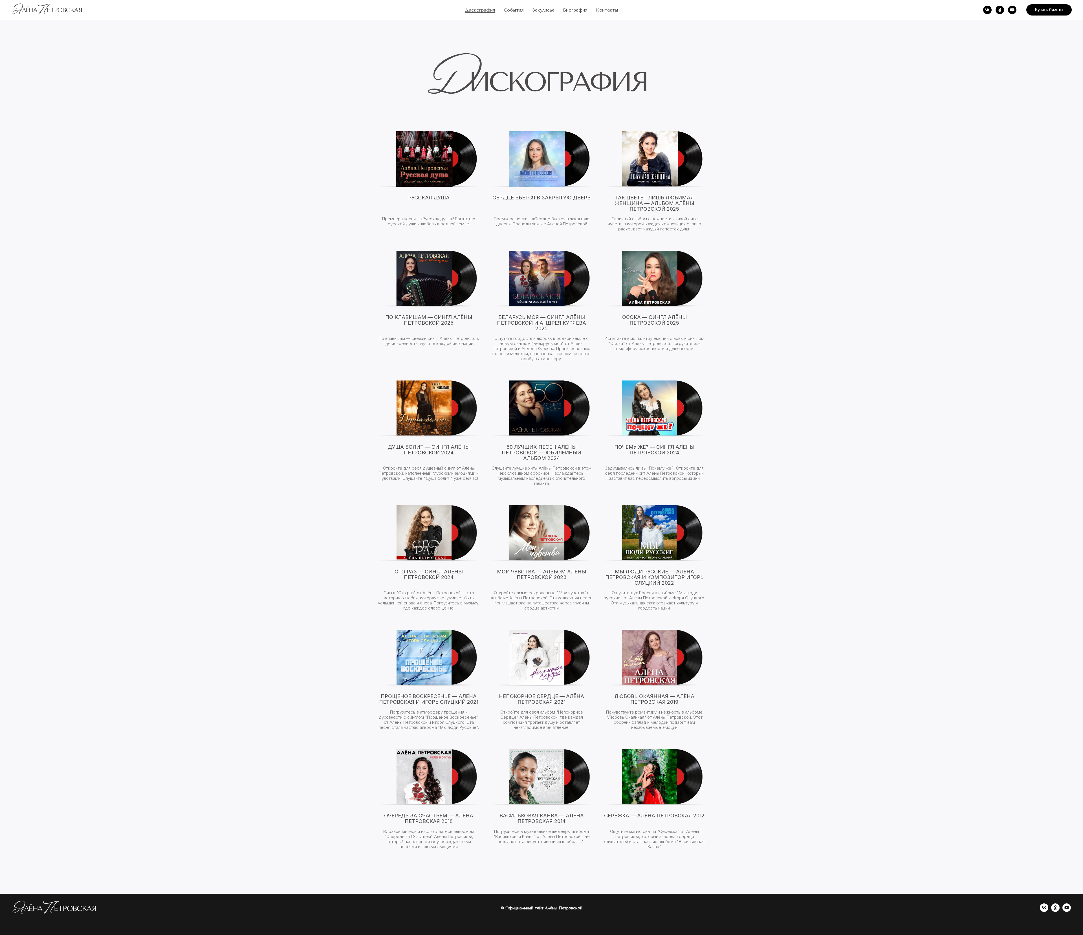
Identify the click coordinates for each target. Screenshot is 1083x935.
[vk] (987, 10)
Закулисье (543, 10)
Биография (575, 10)
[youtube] (1012, 10)
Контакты (607, 10)
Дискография (480, 10)
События (514, 10)
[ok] (1000, 10)
